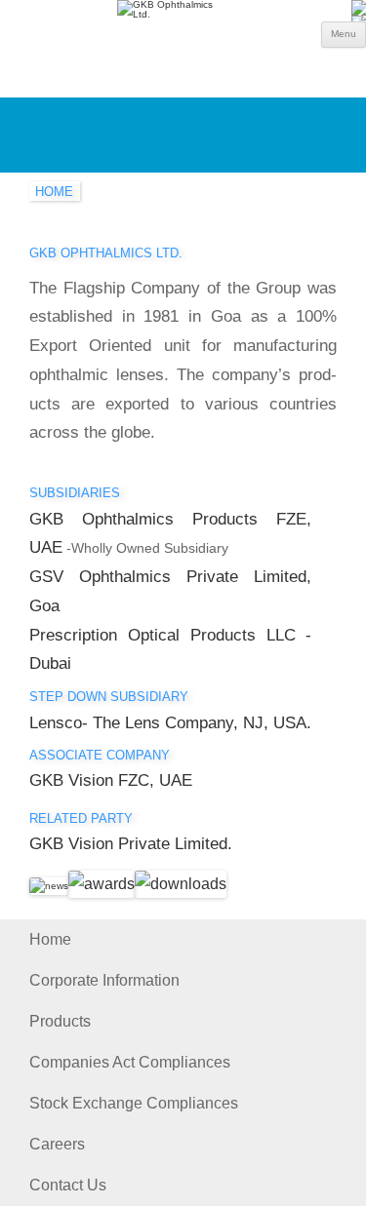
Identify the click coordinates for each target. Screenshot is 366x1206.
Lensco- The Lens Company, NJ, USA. (170, 723)
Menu (343, 33)
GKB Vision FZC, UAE (110, 780)
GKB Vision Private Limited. (130, 844)
